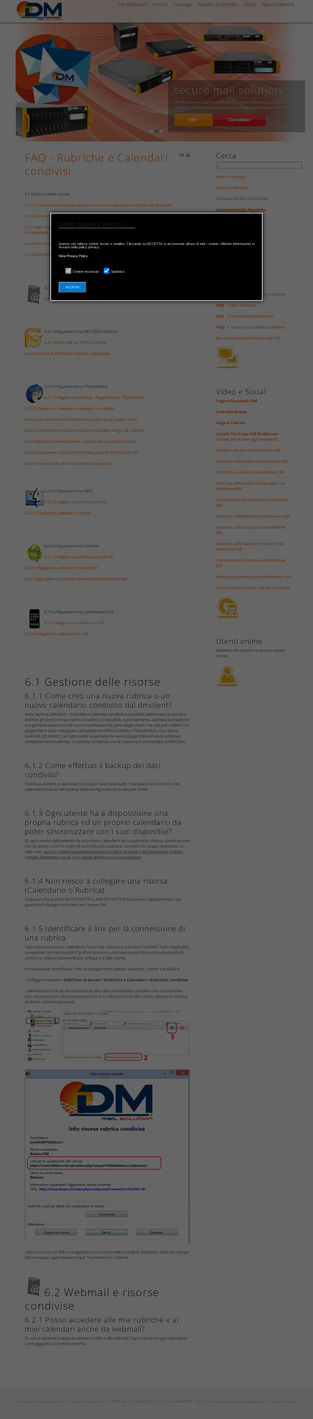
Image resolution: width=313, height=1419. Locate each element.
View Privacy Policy (73, 256)
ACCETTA (72, 287)
